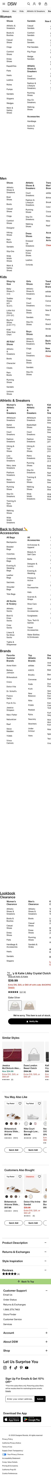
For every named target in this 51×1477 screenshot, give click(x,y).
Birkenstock (12, 677)
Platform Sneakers (11, 473)
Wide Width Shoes (9, 258)
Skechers (32, 723)
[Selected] (26, 1124)
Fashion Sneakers (11, 440)
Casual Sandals (30, 27)
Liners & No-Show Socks (11, 635)
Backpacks (11, 542)
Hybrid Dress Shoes (29, 253)
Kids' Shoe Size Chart (11, 332)
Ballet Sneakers (11, 426)
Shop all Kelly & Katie (18, 976)
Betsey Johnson (10, 671)
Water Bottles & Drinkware (33, 635)
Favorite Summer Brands (11, 658)
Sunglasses (32, 615)
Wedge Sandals (30, 57)
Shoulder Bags (10, 588)
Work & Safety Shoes (10, 110)
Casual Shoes (10, 41)
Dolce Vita (11, 686)
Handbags (31, 121)
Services (7, 1324)
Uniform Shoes (10, 392)
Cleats (9, 367)
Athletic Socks (10, 609)
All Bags (11, 537)
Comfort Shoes (10, 52)
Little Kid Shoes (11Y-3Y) (11, 313)
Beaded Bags (10, 548)
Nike (30, 700)
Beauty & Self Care (31, 553)
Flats (9, 70)
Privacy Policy (7, 1439)
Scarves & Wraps (31, 598)
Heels (9, 75)
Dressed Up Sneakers (30, 243)
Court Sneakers (31, 77)
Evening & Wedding (31, 572)
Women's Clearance (12, 903)
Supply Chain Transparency (12, 1450)
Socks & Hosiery (31, 127)
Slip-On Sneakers (31, 101)
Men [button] (14, 11)
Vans (30, 735)
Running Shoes (31, 94)
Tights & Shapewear (11, 643)
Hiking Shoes (9, 233)
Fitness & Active (31, 579)
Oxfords (29, 264)
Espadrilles (11, 66)
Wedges (10, 103)
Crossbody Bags (11, 559)
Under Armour (31, 729)
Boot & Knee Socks (10, 618)
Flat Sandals (32, 47)
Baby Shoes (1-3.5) (11, 291)
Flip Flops (31, 51)
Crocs (9, 681)
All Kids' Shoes (11, 343)
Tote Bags (11, 594)
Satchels (10, 582)
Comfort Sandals (30, 34)
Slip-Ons (10, 251)
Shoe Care (32, 603)
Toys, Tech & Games (33, 621)
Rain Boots (9, 240)
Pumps (10, 89)
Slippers (10, 98)
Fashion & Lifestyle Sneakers (31, 86)
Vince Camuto (10, 741)
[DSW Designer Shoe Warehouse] (12, 3)
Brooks (31, 674)
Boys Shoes (29, 333)
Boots (9, 204)
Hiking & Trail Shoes (10, 448)
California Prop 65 (9, 1469)
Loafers (10, 79)
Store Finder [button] (9, 1314)
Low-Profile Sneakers (11, 458)
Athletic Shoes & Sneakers (32, 68)
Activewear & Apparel (33, 546)
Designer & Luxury (32, 565)
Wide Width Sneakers (11, 520)
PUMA (31, 705)
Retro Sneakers (11, 480)
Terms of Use (7, 1447)
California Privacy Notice (11, 1443)
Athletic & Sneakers (11, 27)
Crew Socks (9, 626)
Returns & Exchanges (14, 1304)
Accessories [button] (33, 116)
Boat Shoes (9, 198)
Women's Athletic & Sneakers (11, 409)
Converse (32, 679)
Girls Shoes (29, 283)
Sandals (10, 93)
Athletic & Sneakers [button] (36, 11)
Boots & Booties (10, 34)
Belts (29, 559)
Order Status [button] (10, 1299)
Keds (30, 684)
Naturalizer (11, 719)
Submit (40, 1398)
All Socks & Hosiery (11, 602)
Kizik (30, 688)
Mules (9, 84)
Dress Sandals (30, 41)
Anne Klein (11, 665)
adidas (31, 665)
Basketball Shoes (31, 426)
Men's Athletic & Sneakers (31, 409)
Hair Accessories (32, 586)
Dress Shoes (9, 60)
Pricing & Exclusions (10, 1466)
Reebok (31, 709)
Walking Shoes (30, 108)
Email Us (7, 1294)
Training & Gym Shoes (11, 503)
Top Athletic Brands (32, 658)
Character (11, 363)
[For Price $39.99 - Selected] (15, 1005)
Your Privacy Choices (15, 1454)
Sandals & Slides (32, 945)
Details (11, 987)
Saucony (32, 719)
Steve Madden (10, 730)
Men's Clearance (33, 903)
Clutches (10, 553)
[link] (11, 1071)
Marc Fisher (12, 714)
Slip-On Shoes (29, 323)
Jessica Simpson (10, 708)
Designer (10, 227)
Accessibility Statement (11, 1458)
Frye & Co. (11, 702)
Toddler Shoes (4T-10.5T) (10, 302)
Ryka (30, 714)
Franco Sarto (10, 697)
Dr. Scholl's (11, 691)
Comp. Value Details (9, 1462)
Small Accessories (32, 609)
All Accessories (33, 539)
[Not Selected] (7, 1124)
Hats (29, 592)
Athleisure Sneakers (11, 419)
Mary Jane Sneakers (11, 466)
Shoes (10, 21)
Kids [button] (22, 11)
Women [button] (5, 11)
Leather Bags (10, 576)
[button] (20, 1103)
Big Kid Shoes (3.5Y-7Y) (11, 322)
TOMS (9, 735)
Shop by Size (11, 283)
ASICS (31, 670)
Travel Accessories (32, 628)
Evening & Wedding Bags (11, 568)
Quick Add (13, 1149)
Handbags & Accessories (12, 945)
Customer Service (12, 1319)
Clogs (9, 47)
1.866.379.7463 (11, 1309)
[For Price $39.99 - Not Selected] (29, 1005)
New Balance (31, 694)
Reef (9, 724)
